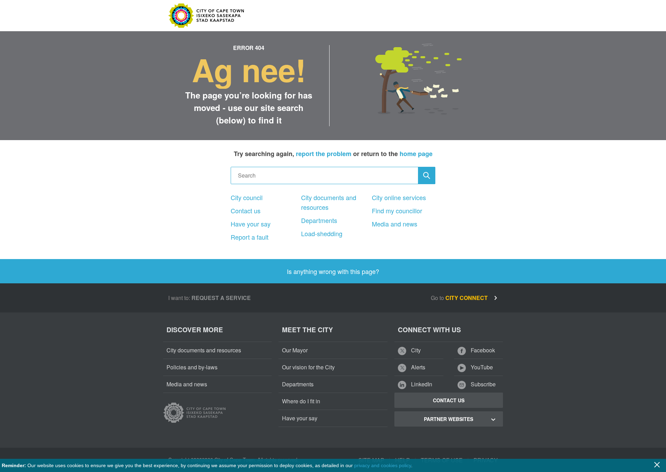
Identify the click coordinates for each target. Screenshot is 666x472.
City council (247, 197)
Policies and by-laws (191, 367)
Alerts (417, 367)
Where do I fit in (301, 401)
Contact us (246, 210)
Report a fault (249, 236)
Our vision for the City (308, 367)
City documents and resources (328, 202)
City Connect (467, 298)
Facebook (482, 350)
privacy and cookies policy (382, 465)
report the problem (323, 153)
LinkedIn (421, 384)
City (415, 350)
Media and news (394, 223)
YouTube (481, 367)
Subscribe (482, 384)
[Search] (426, 175)
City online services (399, 197)
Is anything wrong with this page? (333, 271)
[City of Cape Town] (194, 413)
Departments (319, 220)
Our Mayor (295, 350)
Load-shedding (321, 233)
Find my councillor (397, 210)
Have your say (251, 223)
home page (416, 153)
